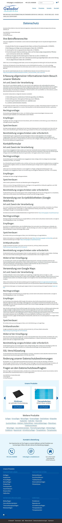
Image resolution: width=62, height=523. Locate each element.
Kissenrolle (39, 421)
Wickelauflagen (50, 428)
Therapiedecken (41, 430)
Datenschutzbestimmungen (40, 520)
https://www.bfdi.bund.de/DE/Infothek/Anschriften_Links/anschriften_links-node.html (24, 72)
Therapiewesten (52, 430)
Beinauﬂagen (25, 419)
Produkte (41, 8)
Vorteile (49, 8)
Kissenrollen (7, 491)
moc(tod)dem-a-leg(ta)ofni (15, 3)
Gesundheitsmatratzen (22, 428)
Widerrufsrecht (28, 520)
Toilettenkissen (37, 480)
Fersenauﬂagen (34, 419)
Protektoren (9, 430)
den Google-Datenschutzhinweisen (48, 282)
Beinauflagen (7, 482)
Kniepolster (53, 419)
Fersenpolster (7, 486)
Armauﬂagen (16, 419)
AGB (23, 520)
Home (34, 8)
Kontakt (56, 8)
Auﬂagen (8, 419)
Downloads (18, 520)
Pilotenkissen (52, 423)
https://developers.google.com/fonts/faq (42, 238)
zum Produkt (18, 407)
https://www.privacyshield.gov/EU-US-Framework (15, 247)
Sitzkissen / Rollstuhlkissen (25, 423)
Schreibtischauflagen (29, 430)
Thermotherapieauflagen (37, 428)
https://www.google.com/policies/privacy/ (48, 213)
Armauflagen (7, 480)
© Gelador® (11, 520)
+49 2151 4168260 (30, 3)
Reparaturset (17, 430)
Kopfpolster (23, 421)
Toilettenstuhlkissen (31, 426)
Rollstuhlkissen (37, 475)
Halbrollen (31, 421)
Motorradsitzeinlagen (40, 423)
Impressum (51, 520)
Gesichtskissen (44, 419)
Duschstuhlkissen (11, 423)
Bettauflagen (10, 428)
